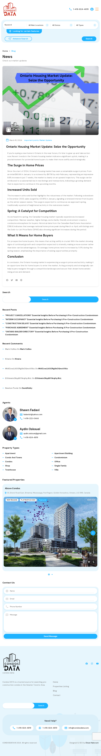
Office (57, 461)
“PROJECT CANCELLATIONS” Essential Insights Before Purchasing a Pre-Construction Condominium (51, 315)
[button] (97, 9)
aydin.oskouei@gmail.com (35, 433)
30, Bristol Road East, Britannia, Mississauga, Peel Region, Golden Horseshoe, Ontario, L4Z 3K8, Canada (48, 493)
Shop (7, 466)
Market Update (46, 140)
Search (6, 292)
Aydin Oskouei (30, 429)
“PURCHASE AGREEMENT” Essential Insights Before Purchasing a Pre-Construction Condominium (50, 327)
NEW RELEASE (12, 500)
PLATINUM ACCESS (28, 500)
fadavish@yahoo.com (33, 414)
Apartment (10, 453)
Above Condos (12, 488)
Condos (8, 461)
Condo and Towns (13, 457)
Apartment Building (63, 453)
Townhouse (10, 470)
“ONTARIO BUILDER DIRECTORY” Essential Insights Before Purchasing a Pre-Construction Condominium (46, 333)
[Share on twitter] (12, 280)
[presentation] (8, 533)
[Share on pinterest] (21, 280)
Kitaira (18, 359)
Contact (56, 695)
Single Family (60, 466)
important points (31, 140)
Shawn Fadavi (30, 410)
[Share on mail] (17, 280)
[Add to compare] (93, 562)
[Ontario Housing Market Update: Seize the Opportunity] (50, 100)
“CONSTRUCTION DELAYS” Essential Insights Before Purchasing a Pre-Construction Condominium (50, 323)
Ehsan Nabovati (92, 743)
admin (17, 129)
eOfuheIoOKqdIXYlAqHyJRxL (48, 378)
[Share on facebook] (7, 280)
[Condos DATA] (9, 9)
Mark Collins (25, 349)
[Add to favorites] (89, 562)
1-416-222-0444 (31, 418)
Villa (56, 470)
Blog (55, 691)
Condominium (60, 457)
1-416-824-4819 (81, 9)
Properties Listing (61, 686)
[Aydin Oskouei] (9, 433)
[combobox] (39, 25)
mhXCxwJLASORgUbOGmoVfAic (53, 368)
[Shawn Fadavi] (9, 414)
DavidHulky (27, 388)
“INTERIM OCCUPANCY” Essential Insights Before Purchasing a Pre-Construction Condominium (49, 319)
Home (5, 51)
